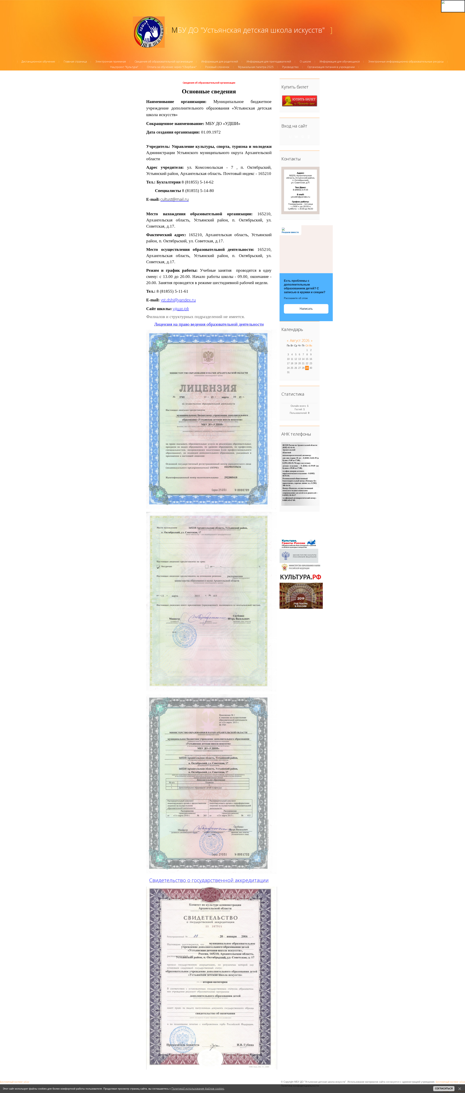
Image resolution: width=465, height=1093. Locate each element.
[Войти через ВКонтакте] (296, 137)
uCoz (26, 1081)
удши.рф (181, 308)
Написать (306, 308)
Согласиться (444, 1088)
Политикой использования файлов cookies (197, 1088)
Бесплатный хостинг (11, 1081)
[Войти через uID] (290, 137)
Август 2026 (300, 340)
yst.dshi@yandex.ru (178, 300)
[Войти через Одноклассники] (309, 137)
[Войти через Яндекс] (302, 137)
